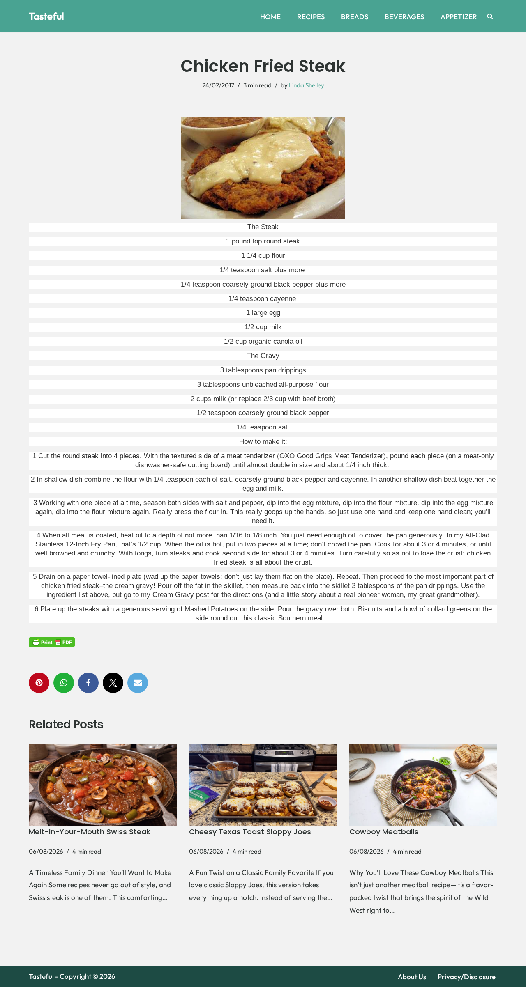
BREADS (354, 16)
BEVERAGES (404, 16)
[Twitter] (113, 683)
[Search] (490, 16)
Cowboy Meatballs (383, 831)
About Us (412, 976)
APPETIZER (459, 16)
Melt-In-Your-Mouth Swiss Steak (89, 831)
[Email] (137, 683)
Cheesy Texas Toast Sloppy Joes (250, 831)
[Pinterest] (39, 683)
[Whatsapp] (63, 683)
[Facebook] (88, 683)
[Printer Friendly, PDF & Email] (52, 641)
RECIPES (311, 16)
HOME (270, 16)
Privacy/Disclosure (467, 976)
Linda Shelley (306, 85)
